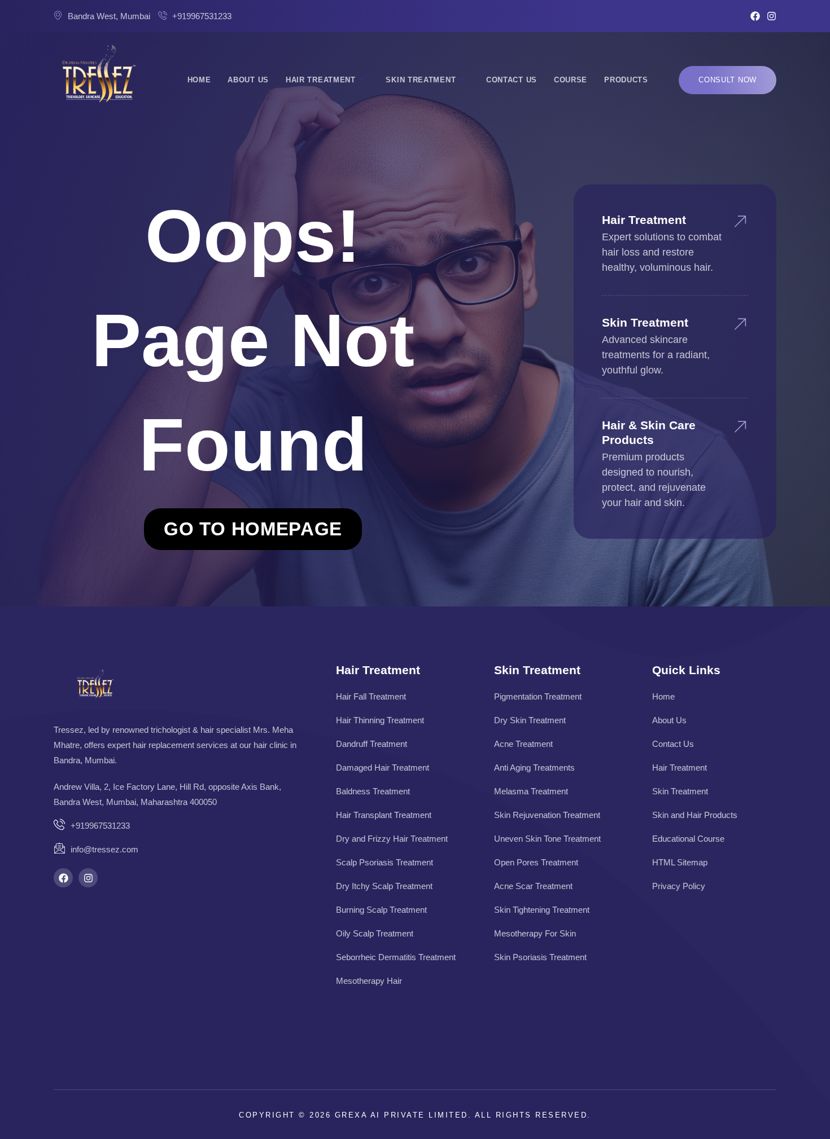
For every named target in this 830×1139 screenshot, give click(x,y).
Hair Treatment (321, 80)
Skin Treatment (421, 80)
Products (626, 80)
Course (570, 80)
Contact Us (511, 80)
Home (199, 80)
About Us (248, 80)
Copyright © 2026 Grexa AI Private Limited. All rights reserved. (415, 1115)
